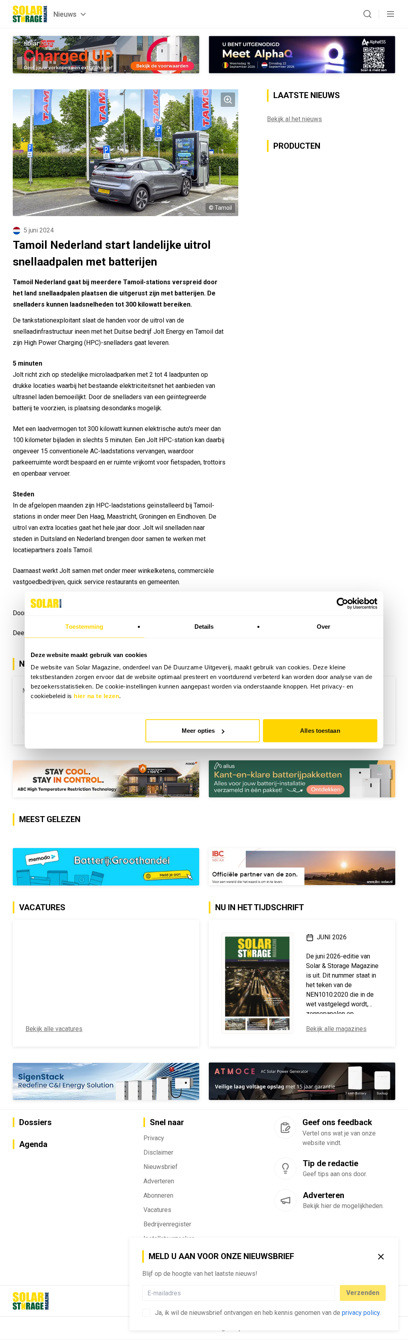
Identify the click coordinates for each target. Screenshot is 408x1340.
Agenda (33, 1144)
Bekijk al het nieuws (294, 119)
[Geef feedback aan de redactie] (285, 1127)
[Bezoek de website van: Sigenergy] (106, 1081)
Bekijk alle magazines (336, 1029)
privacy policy (361, 1312)
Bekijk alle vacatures (54, 1029)
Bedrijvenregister (167, 1224)
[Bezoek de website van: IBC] (302, 866)
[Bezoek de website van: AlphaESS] (302, 54)
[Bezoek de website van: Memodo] (106, 866)
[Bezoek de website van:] (302, 1081)
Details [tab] (204, 626)
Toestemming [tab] (84, 626)
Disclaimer (158, 1152)
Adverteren (158, 1181)
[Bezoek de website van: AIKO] (106, 778)
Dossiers (35, 1122)
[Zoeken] (367, 14)
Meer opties (198, 730)
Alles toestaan (320, 730)
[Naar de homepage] (30, 14)
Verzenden (362, 1293)
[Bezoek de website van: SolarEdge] (106, 54)
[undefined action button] (332, 1293)
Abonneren (158, 1195)
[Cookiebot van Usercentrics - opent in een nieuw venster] (342, 603)
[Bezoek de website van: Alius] (302, 778)
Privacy (153, 1138)
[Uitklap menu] (390, 14)
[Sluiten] (381, 1256)
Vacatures (157, 1210)
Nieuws (64, 14)
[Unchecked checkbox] (146, 1313)
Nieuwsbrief (160, 1167)
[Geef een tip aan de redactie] (285, 1168)
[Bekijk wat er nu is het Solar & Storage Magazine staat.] (257, 983)
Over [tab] (323, 626)
